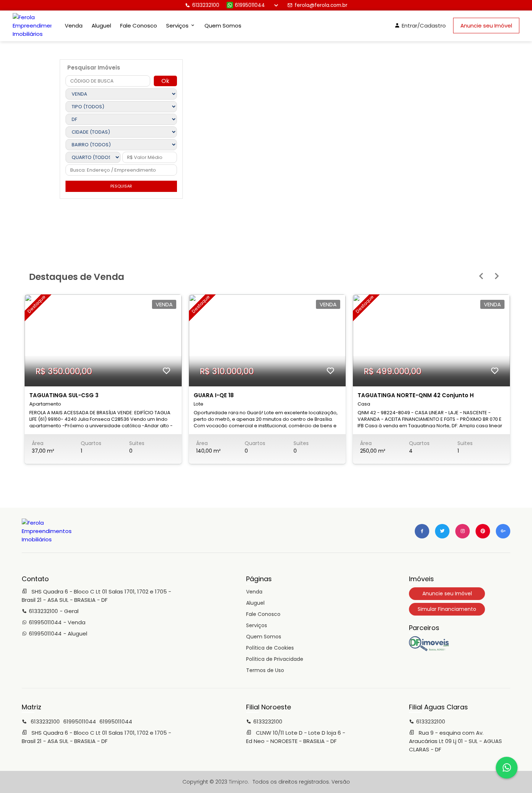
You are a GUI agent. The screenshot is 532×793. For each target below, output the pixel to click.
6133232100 (205, 5)
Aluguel (101, 25)
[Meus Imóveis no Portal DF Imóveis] (429, 649)
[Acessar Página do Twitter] (442, 531)
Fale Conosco (138, 25)
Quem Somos (222, 25)
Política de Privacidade (274, 659)
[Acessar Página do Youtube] (483, 531)
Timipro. (239, 781)
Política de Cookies (270, 647)
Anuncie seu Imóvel (486, 25)
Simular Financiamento (447, 609)
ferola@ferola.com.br (321, 5)
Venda (74, 25)
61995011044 (250, 5)
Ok (165, 81)
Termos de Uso (265, 670)
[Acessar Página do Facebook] (422, 531)
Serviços (256, 625)
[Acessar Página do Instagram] (462, 531)
